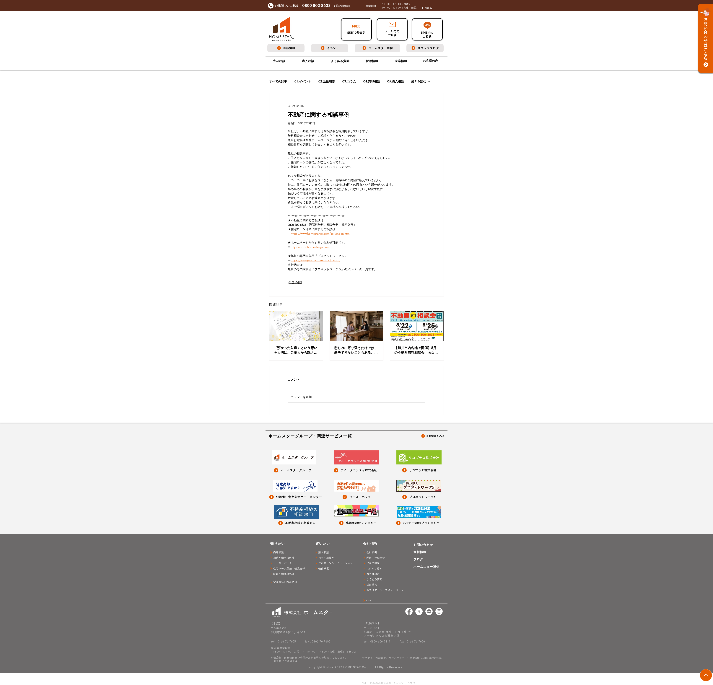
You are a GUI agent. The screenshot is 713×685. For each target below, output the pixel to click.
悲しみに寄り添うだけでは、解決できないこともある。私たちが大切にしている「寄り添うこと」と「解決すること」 (356, 350)
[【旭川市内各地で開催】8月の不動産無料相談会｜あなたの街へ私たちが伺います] (417, 326)
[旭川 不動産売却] (409, 611)
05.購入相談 (395, 81)
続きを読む (418, 81)
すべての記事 (278, 81)
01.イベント (302, 81)
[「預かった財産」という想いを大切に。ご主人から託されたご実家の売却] (296, 326)
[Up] (706, 675)
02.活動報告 (326, 81)
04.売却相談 (371, 81)
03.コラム (349, 81)
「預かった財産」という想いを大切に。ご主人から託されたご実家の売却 (295, 350)
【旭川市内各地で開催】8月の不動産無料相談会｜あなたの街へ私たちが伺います (416, 350)
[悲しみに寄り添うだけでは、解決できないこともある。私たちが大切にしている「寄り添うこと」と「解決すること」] (356, 326)
